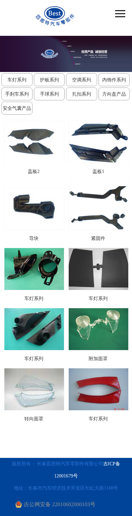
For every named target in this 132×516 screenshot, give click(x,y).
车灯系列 (16, 79)
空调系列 (81, 79)
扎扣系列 (81, 94)
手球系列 (49, 94)
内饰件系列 (114, 79)
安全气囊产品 (17, 108)
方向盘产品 (114, 94)
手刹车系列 (17, 94)
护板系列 (49, 79)
